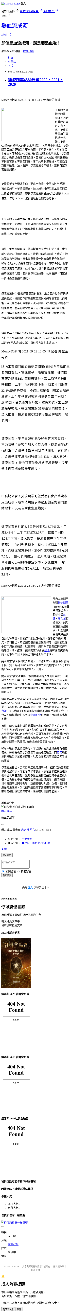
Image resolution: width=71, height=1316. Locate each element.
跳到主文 (6, 34)
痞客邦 (25, 829)
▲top (4, 848)
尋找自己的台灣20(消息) (36, 843)
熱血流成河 (14, 26)
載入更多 (7, 855)
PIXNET (15, 1266)
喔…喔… (6, 810)
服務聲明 (35, 1270)
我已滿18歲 (8, 1309)
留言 (32, 829)
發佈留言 (7, 875)
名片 (10, 65)
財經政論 (28, 51)
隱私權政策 (58, 1266)
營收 (47, 650)
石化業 (62, 618)
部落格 (12, 61)
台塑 (4, 711)
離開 (19, 1309)
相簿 (10, 57)
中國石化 (35, 715)
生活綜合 (27, 839)
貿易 (59, 752)
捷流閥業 (63, 602)
